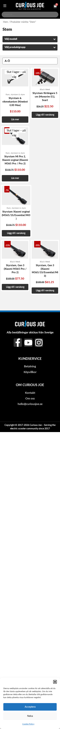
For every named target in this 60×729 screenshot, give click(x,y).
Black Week (45, 89)
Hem (5, 22)
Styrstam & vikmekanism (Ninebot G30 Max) (15, 102)
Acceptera (30, 707)
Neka (30, 716)
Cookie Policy (28, 724)
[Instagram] (39, 342)
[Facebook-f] (18, 342)
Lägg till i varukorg (45, 115)
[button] (55, 682)
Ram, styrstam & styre (15, 94)
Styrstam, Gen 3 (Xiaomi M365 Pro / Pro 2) (15, 269)
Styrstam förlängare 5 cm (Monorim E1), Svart (44, 96)
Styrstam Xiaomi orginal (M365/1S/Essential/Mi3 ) (16, 215)
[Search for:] (30, 14)
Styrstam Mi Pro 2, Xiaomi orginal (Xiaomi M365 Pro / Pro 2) (15, 160)
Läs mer (15, 119)
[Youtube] (28, 342)
